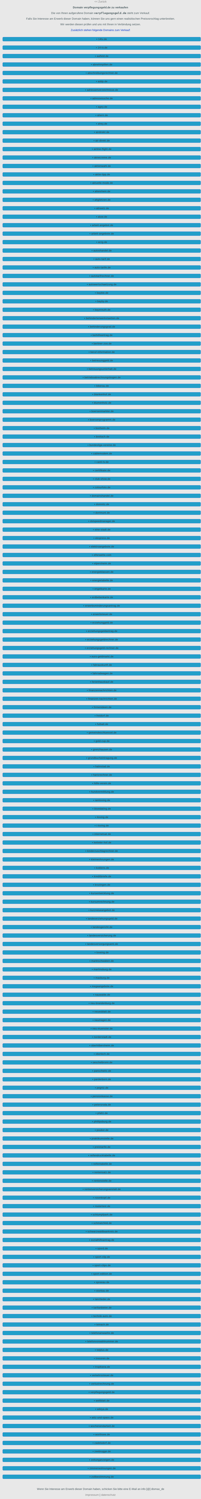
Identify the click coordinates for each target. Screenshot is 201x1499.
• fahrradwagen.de (102, 673)
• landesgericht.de (101, 927)
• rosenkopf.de (101, 1197)
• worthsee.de (101, 1434)
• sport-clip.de (101, 1256)
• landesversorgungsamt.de (101, 944)
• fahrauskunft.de (101, 664)
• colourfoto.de (101, 487)
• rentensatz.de (102, 1172)
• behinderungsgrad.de (101, 326)
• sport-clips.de (102, 1265)
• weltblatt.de (102, 1400)
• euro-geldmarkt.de (101, 656)
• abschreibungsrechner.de (102, 73)
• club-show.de (101, 478)
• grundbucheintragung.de (101, 757)
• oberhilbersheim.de (101, 1045)
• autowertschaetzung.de (102, 284)
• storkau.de (101, 1290)
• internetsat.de (102, 834)
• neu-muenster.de (102, 1028)
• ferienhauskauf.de (101, 681)
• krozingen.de (101, 884)
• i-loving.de (102, 825)
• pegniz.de (101, 1087)
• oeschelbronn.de (101, 1062)
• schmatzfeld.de (102, 1223)
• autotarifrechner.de (101, 275)
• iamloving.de (101, 800)
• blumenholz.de (101, 402)
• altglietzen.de (102, 199)
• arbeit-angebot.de (101, 225)
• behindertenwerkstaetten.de (101, 318)
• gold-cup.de (102, 741)
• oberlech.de (102, 1053)
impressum (92, 1494)
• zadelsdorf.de (102, 1442)
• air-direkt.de (102, 140)
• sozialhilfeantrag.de (101, 1240)
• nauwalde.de (101, 994)
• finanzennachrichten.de (102, 690)
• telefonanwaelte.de (102, 1333)
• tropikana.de (101, 1366)
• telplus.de (101, 1349)
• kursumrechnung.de (101, 901)
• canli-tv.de (102, 462)
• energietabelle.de (101, 580)
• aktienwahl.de (102, 166)
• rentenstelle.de (101, 1180)
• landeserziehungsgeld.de (101, 918)
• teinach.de (102, 1324)
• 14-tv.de (101, 47)
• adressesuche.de (102, 98)
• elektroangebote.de (101, 546)
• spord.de (102, 1248)
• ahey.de (101, 123)
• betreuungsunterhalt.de (101, 368)
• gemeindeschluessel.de (102, 732)
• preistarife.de (101, 1146)
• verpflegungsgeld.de (102, 1392)
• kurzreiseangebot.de (102, 910)
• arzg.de (101, 242)
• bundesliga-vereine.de (102, 445)
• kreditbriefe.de (101, 876)
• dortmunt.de (102, 512)
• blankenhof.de (101, 394)
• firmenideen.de (101, 707)
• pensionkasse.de (102, 1096)
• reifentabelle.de (101, 1163)
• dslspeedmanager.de (101, 521)
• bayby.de (101, 301)
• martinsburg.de (102, 969)
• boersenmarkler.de (102, 411)
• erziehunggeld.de (102, 622)
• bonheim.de (102, 428)
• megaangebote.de (101, 986)
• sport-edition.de (101, 1273)
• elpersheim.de (101, 563)
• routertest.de (101, 1206)
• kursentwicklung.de (101, 893)
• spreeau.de (101, 1282)
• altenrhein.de (101, 191)
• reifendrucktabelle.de (101, 1155)
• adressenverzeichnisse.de (101, 89)
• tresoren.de (101, 1358)
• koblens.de (101, 867)
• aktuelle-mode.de (101, 182)
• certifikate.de (101, 470)
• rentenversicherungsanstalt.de (102, 1189)
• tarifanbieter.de (102, 1307)
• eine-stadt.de (101, 529)
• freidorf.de (102, 715)
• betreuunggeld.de (101, 360)
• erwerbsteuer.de (101, 614)
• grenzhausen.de (101, 749)
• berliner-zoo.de (102, 343)
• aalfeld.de (101, 56)
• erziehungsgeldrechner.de (101, 639)
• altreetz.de (101, 208)
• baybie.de (101, 292)
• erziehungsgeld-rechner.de (102, 648)
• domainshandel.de (101, 495)
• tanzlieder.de (101, 1299)
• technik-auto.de (101, 1316)
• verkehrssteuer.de (101, 1375)
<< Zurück (100, 1)
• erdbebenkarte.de (101, 597)
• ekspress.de (101, 538)
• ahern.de (101, 115)
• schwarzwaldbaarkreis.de (102, 1231)
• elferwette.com (101, 555)
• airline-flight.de (101, 149)
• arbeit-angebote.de (102, 233)
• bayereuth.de (101, 309)
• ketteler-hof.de (101, 842)
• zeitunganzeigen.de (101, 1459)
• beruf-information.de (102, 352)
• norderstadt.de (101, 1037)
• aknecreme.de (101, 157)
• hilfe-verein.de (101, 783)
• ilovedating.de (101, 808)
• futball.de (101, 724)
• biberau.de (101, 385)
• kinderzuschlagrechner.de (101, 851)
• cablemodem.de (101, 453)
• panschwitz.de (101, 1070)
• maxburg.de (102, 977)
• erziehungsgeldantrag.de (101, 631)
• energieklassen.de (101, 571)
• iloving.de (101, 817)
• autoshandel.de (102, 250)
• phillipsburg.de (101, 1121)
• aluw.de (101, 216)
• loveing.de (102, 952)
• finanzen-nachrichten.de (101, 698)
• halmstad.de (101, 766)
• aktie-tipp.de (101, 174)
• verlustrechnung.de (101, 1383)
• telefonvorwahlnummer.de (101, 1341)
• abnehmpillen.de (101, 64)
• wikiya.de (101, 1409)
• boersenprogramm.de (101, 419)
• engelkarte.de (102, 588)
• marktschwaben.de (102, 960)
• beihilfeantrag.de (102, 335)
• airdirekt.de (101, 132)
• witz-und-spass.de (101, 1417)
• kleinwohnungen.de (101, 859)
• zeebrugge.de (102, 1451)
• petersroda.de (101, 1104)
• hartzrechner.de (101, 774)
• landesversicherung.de (101, 935)
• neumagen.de (102, 1020)
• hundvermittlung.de (101, 791)
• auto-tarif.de (101, 259)
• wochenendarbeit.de (102, 1426)
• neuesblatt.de (102, 1011)
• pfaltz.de (102, 1113)
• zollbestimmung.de (102, 1476)
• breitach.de (101, 436)
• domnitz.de (101, 504)
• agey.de (101, 106)
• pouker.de (101, 1130)
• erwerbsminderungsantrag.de (101, 605)
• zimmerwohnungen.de (102, 1468)
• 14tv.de (101, 39)
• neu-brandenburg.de (102, 1003)
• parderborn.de (101, 1079)
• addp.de (101, 81)
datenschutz (108, 1494)
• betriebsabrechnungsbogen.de (102, 377)
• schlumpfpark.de (101, 1214)
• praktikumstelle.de (101, 1138)
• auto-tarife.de (102, 267)
